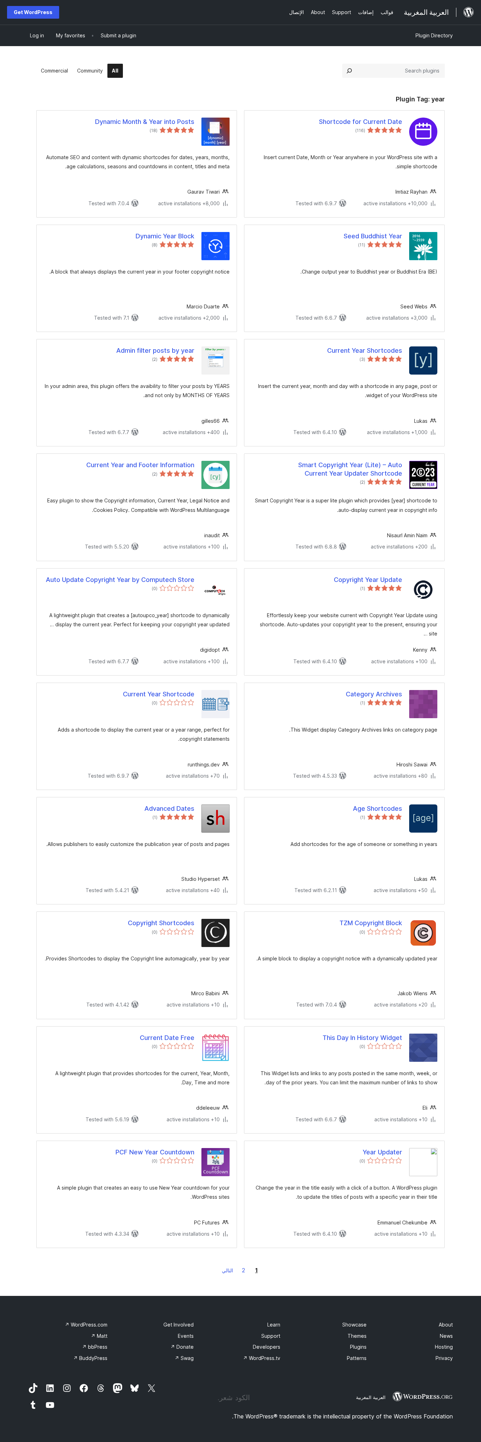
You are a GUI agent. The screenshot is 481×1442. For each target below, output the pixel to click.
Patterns (357, 1358)
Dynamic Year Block (165, 236)
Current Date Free (167, 1037)
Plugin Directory (434, 35)
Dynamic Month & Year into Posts (144, 121)
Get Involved (178, 1325)
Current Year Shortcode (158, 694)
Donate (182, 1347)
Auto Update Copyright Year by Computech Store (120, 579)
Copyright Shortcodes (161, 923)
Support (270, 1336)
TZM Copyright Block (370, 923)
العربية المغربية (371, 1397)
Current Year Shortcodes (364, 350)
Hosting (444, 1347)
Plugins (358, 1347)
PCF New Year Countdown (154, 1152)
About (446, 1325)
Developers (266, 1347)
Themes (357, 1336)
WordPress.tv (261, 1358)
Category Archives (374, 694)
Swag (184, 1358)
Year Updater (382, 1152)
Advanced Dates (169, 808)
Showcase (354, 1325)
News (446, 1336)
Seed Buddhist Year (373, 236)
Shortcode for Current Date (360, 121)
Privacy (444, 1358)
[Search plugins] (349, 71)
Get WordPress (33, 12)
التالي (227, 1270)
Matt (99, 1336)
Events (186, 1336)
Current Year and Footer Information (140, 465)
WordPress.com (86, 1325)
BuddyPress (90, 1358)
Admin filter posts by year (155, 350)
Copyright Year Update (368, 579)
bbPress (94, 1347)
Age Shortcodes (377, 808)
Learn (273, 1325)
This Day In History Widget (362, 1037)
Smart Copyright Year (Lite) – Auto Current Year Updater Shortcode (350, 469)
